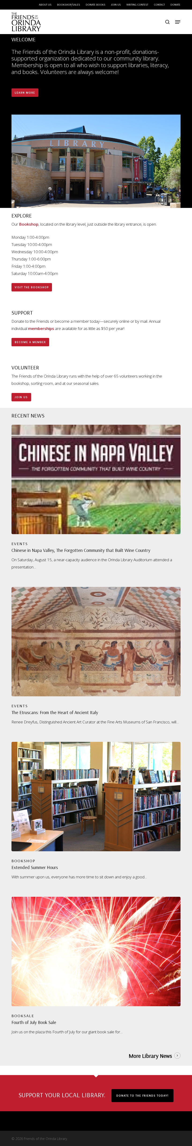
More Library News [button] (150, 1055)
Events (19, 543)
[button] (177, 22)
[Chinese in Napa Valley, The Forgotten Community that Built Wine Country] (96, 498)
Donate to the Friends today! (142, 1095)
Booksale (22, 1015)
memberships (41, 328)
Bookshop (28, 224)
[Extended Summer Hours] (96, 811)
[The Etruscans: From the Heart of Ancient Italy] (96, 656)
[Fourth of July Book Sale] (96, 966)
